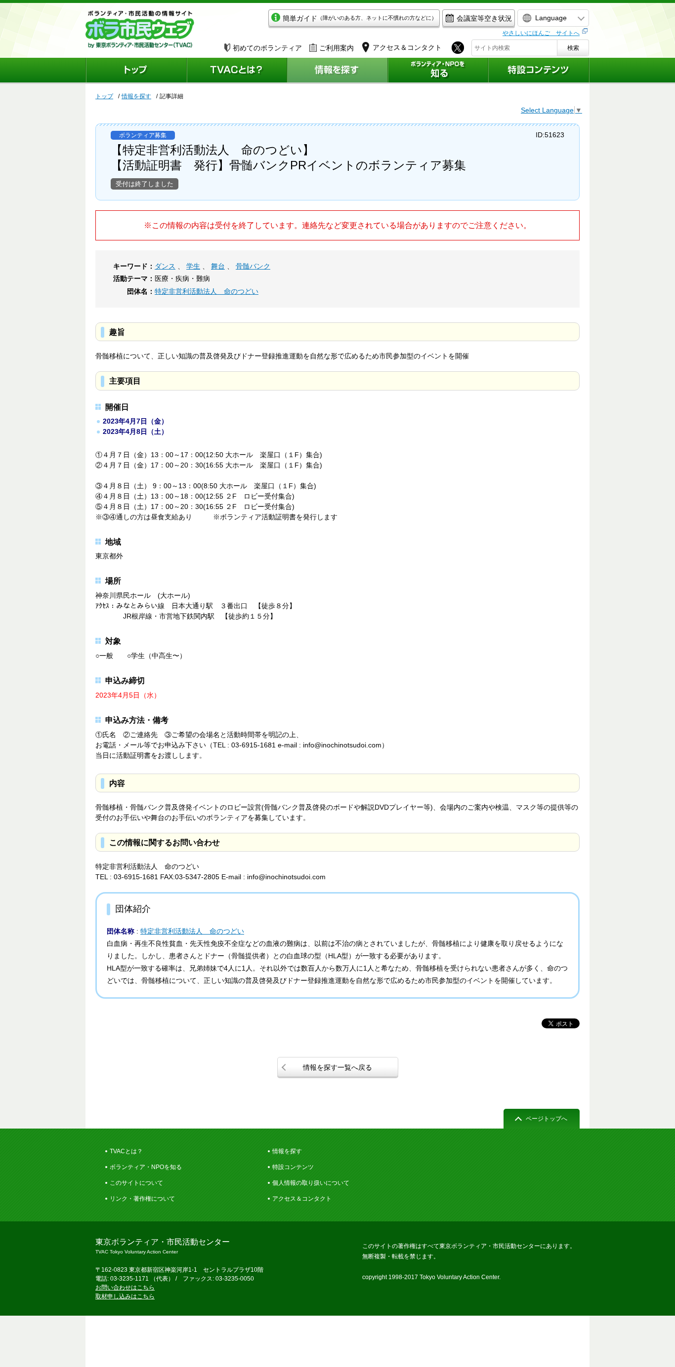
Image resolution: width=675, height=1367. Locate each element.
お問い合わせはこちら (125, 1287)
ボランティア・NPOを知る (146, 1167)
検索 (573, 47)
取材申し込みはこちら (125, 1296)
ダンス (165, 266)
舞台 (218, 266)
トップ (104, 96)
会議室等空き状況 (484, 18)
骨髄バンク (253, 266)
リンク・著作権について (142, 1198)
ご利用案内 (336, 48)
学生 (193, 266)
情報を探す (136, 96)
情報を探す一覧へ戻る (337, 1067)
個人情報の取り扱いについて (310, 1182)
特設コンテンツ (293, 1167)
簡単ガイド (360, 18)
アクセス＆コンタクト (302, 1198)
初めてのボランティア (267, 48)
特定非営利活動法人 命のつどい (206, 291)
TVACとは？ (126, 1151)
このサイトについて (136, 1182)
